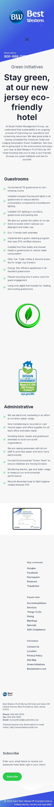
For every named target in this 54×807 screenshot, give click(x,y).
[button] (27, 39)
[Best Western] (8, 696)
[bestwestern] (27, 16)
